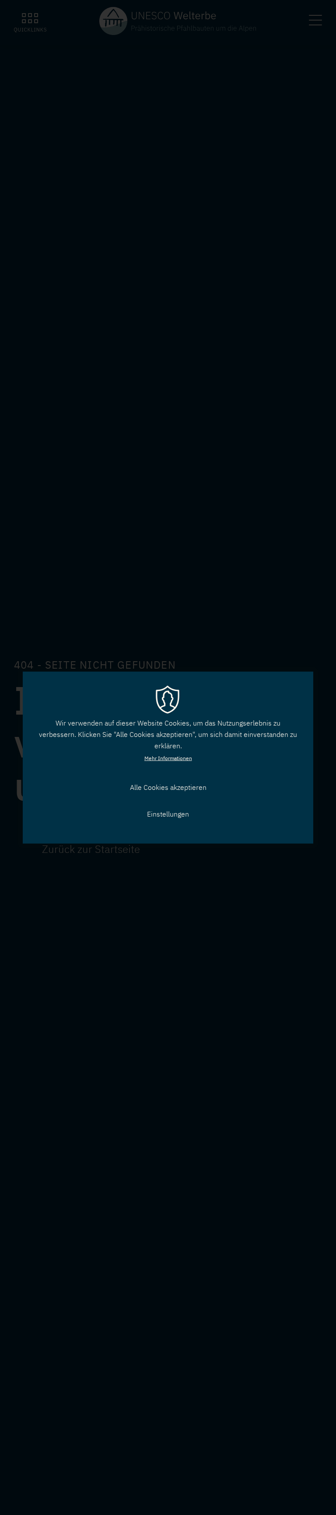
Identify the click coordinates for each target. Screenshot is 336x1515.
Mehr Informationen (168, 758)
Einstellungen (168, 814)
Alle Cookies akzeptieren (168, 787)
